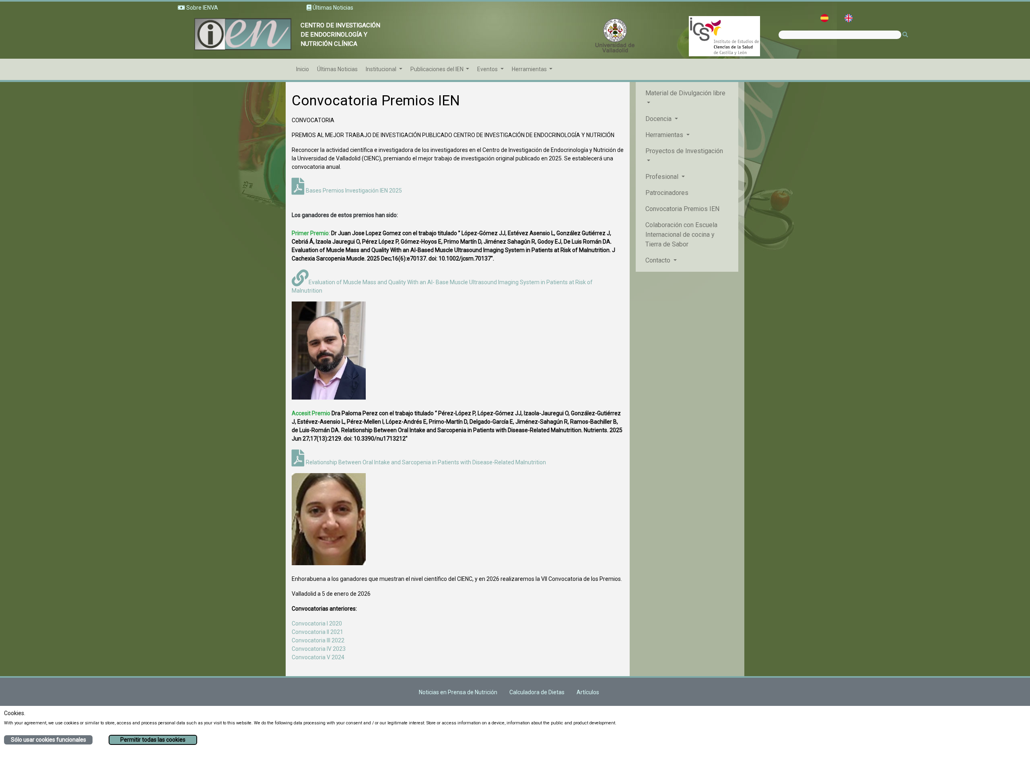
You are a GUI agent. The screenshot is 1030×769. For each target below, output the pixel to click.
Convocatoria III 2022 (318, 640)
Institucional (382, 69)
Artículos (588, 692)
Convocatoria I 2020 (317, 623)
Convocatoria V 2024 (318, 657)
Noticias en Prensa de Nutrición (458, 692)
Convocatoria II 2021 (317, 632)
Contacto (658, 260)
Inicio (302, 69)
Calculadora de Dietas (536, 692)
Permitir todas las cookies (152, 739)
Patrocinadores (666, 193)
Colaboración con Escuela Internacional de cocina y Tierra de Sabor (681, 234)
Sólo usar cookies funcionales (48, 739)
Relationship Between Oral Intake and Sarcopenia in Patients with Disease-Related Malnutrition (425, 462)
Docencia (659, 119)
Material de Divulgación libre (685, 93)
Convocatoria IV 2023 (319, 649)
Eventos (488, 69)
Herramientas (530, 69)
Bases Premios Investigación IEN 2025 (353, 190)
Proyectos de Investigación (684, 151)
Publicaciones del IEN (437, 69)
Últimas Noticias (337, 69)
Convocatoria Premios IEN (682, 209)
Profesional (662, 176)
